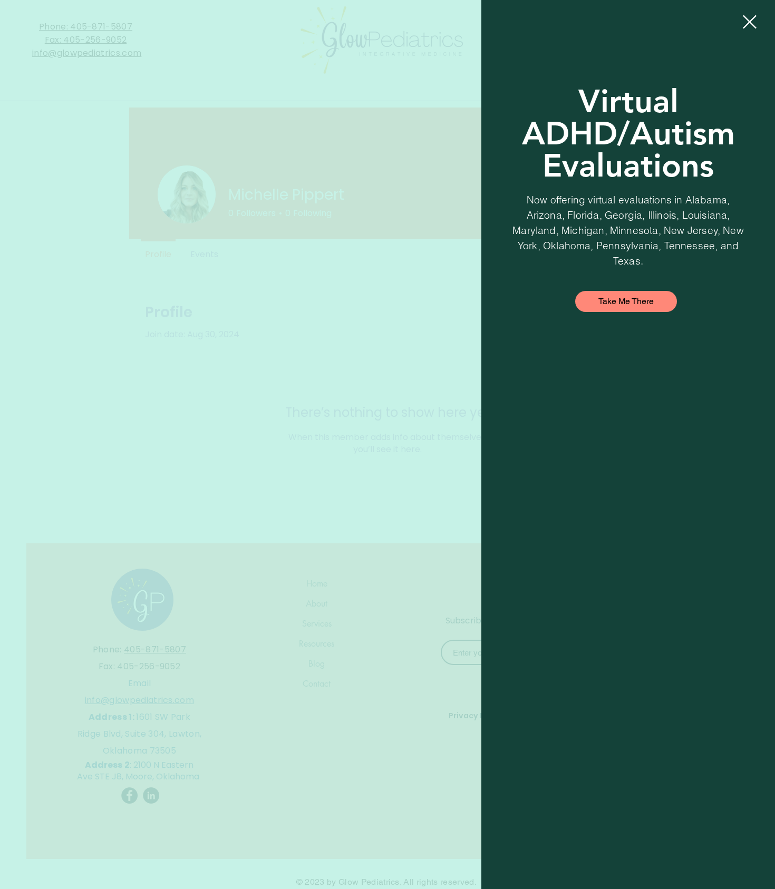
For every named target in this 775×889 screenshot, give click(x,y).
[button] (750, 22)
